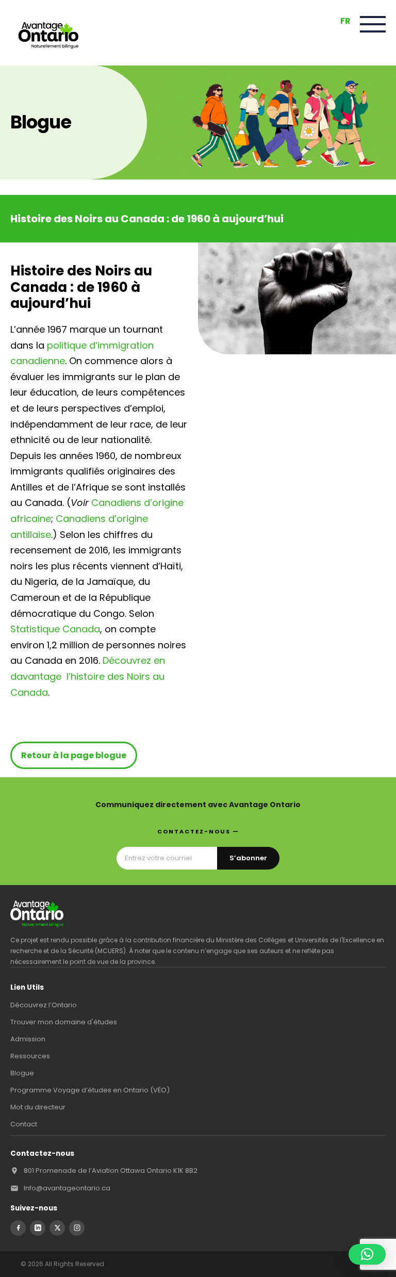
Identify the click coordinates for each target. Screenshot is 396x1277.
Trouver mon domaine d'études (63, 1022)
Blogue (22, 1073)
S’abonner (248, 858)
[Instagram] (77, 1228)
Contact (23, 1124)
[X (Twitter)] (57, 1228)
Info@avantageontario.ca (67, 1188)
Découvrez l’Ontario (43, 1005)
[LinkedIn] (37, 1228)
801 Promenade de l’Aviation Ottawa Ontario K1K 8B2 (110, 1170)
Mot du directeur (37, 1107)
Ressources (30, 1056)
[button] (367, 1254)
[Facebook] (18, 1228)
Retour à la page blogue (73, 755)
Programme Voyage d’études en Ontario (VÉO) (90, 1090)
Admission (27, 1039)
